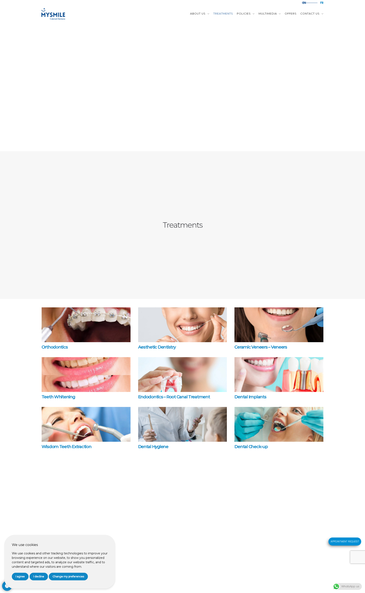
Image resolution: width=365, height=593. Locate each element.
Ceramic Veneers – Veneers (260, 347)
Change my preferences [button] (68, 576)
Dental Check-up (251, 446)
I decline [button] (38, 576)
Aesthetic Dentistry (157, 347)
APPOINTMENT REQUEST (345, 541)
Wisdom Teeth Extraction (66, 446)
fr (322, 3)
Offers (291, 13)
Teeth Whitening (58, 396)
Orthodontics (55, 347)
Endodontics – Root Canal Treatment (174, 396)
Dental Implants (250, 396)
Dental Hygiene (153, 446)
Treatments (223, 13)
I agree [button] (20, 576)
